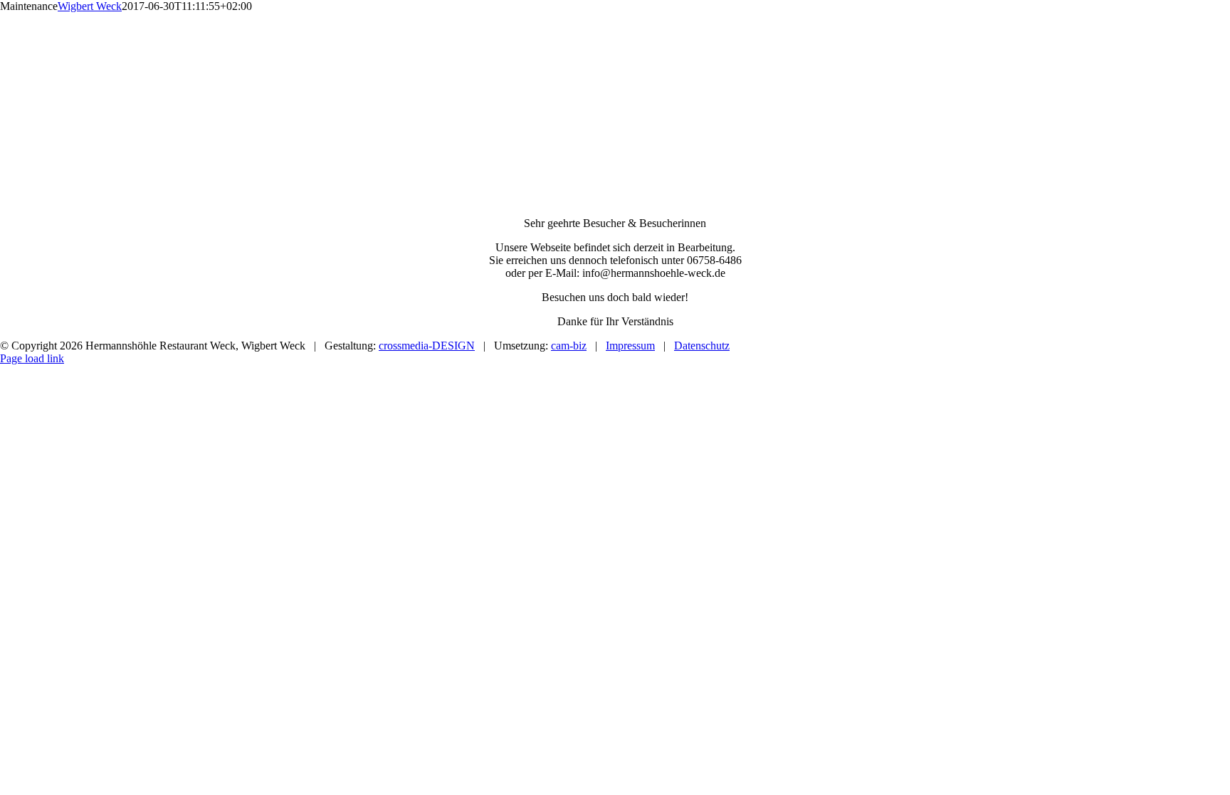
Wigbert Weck (90, 6)
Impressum (630, 345)
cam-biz (569, 345)
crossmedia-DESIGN (427, 345)
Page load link (32, 358)
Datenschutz (702, 345)
